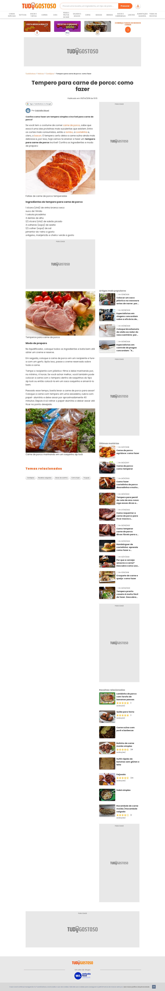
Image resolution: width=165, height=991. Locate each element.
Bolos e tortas (33, 15)
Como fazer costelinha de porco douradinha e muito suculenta (127, 484)
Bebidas (110, 15)
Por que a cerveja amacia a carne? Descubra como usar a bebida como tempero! (127, 563)
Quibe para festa (125, 711)
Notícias (22, 15)
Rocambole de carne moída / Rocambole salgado (127, 808)
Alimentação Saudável (142, 15)
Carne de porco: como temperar (124, 467)
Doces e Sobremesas (120, 15)
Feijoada (121, 774)
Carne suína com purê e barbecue (125, 729)
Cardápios (50, 74)
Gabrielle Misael (42, 110)
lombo (69, 132)
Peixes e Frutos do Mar (66, 15)
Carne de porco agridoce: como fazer (127, 452)
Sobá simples (123, 790)
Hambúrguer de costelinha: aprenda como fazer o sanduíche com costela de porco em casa (127, 547)
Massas (99, 15)
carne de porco (71, 125)
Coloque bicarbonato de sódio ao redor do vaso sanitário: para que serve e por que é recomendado (127, 332)
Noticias (41, 74)
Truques (86, 478)
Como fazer (75, 478)
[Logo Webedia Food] (82, 975)
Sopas (87, 15)
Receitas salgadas (44, 478)
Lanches (131, 15)
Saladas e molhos (77, 15)
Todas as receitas (153, 15)
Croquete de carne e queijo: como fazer (127, 577)
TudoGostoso (31, 74)
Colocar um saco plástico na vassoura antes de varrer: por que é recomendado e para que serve (127, 300)
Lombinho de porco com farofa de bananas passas (126, 696)
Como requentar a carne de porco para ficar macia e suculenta (127, 516)
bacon (37, 135)
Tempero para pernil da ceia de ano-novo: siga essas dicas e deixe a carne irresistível (127, 500)
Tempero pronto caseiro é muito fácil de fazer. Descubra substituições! (127, 594)
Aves (55, 15)
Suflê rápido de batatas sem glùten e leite (127, 762)
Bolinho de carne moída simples (125, 745)
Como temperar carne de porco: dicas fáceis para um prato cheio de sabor (127, 531)
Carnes (44, 15)
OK (154, 987)
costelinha (81, 132)
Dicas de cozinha (61, 478)
